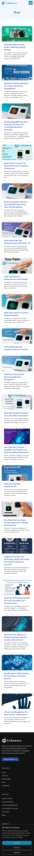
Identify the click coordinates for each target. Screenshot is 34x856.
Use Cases (5, 812)
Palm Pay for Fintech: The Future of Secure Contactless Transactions (16, 166)
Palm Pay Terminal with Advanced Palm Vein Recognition (14, 377)
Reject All (17, 852)
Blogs (4, 815)
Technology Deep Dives (10, 805)
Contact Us (5, 786)
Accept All (17, 843)
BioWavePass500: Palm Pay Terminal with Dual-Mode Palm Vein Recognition (16, 204)
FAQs (3, 782)
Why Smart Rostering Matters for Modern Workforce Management (16, 86)
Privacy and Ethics (8, 802)
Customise (17, 848)
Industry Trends (7, 798)
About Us (5, 776)
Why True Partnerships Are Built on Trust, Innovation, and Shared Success (17, 600)
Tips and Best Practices (10, 808)
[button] (31, 3)
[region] (17, 840)
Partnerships (6, 779)
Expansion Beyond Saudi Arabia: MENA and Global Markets (14, 47)
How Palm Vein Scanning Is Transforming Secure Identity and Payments (16, 522)
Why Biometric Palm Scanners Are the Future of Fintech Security (16, 676)
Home (4, 772)
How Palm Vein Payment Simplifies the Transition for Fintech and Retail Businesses (16, 449)
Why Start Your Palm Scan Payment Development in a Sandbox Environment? (15, 637)
